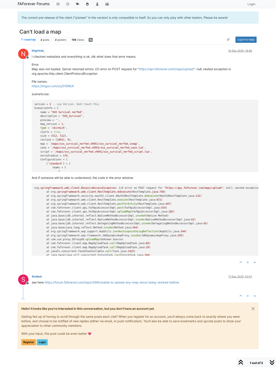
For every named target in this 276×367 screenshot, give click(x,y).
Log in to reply (246, 39)
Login (42, 342)
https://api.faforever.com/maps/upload (166, 69)
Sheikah (37, 276)
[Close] (253, 308)
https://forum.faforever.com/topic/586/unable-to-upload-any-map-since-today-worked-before (112, 282)
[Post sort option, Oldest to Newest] (228, 40)
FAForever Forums (34, 4)
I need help (29, 39)
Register (28, 342)
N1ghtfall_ (38, 50)
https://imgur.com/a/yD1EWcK (53, 86)
